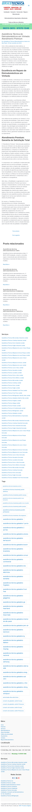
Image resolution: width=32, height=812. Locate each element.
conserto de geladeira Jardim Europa (12, 701)
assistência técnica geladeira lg (14, 636)
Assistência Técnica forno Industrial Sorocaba (14, 425)
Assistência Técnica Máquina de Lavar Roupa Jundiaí (16, 355)
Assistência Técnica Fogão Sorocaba (11, 475)
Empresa (3, 726)
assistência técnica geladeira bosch (15, 544)
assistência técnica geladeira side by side (15, 667)
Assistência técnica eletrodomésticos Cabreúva (13, 310)
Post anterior (16, 231)
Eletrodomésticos (5, 730)
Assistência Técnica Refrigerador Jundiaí (12, 410)
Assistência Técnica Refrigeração (9, 795)
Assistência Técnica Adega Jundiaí (11, 403)
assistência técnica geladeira (13, 519)
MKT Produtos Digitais (25, 805)
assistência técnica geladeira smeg (15, 672)
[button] (27, 329)
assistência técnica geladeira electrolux (13, 571)
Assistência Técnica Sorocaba (9, 790)
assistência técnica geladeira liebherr (13, 641)
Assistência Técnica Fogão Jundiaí (11, 388)
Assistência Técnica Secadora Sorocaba (12, 457)
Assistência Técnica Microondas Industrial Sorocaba (15, 420)
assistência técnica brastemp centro (12, 486)
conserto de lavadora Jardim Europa (12, 707)
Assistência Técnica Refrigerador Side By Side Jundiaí (16, 395)
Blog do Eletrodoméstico (7, 739)
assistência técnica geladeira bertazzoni (13, 539)
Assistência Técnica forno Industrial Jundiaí (13, 343)
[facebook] (13, 778)
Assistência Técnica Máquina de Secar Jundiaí (14, 362)
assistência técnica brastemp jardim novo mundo (16, 503)
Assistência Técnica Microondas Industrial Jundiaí (15, 338)
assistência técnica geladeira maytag (13, 648)
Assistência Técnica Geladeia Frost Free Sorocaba (15, 477)
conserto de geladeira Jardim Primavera (13, 704)
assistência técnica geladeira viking (15, 687)
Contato (3, 738)
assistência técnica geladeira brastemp (13, 550)
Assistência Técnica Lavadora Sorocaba (12, 460)
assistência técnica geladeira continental (13, 560)
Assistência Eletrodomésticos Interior (10, 784)
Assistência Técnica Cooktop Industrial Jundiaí (14, 340)
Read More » (6, 264)
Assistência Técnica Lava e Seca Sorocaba (13, 454)
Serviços (3, 728)
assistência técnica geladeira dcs (14, 566)
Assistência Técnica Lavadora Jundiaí (12, 372)
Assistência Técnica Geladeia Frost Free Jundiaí (14, 390)
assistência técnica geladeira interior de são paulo (15, 620)
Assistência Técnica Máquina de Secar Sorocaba (15, 449)
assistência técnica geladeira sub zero (14, 678)
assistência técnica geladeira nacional (13, 654)
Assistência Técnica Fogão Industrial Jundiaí (13, 345)
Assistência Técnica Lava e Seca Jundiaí (12, 367)
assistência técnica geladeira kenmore (13, 631)
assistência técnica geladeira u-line (15, 683)
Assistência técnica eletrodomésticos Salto (11, 249)
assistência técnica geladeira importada (13, 614)
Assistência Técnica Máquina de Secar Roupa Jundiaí (16, 352)
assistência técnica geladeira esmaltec (13, 577)
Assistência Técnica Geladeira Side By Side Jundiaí (15, 398)
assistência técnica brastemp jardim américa (13, 490)
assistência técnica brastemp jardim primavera (14, 511)
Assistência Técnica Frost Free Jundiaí (12, 393)
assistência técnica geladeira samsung (13, 661)
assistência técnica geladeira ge (14, 602)
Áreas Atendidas (5, 732)
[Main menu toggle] (28, 5)
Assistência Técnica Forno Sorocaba (11, 472)
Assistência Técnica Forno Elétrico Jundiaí (13, 377)
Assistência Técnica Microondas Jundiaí (12, 380)
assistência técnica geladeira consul (15, 555)
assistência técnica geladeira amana (15, 534)
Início (2, 725)
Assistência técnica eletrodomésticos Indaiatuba (13, 290)
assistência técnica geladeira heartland (13, 607)
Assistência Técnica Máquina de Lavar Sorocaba (14, 452)
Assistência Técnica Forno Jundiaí (11, 385)
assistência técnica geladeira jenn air (15, 625)
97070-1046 (23, 28)
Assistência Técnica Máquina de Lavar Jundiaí (14, 365)
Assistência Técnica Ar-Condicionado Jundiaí (13, 408)
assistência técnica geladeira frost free (15, 590)
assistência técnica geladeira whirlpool (13, 692)
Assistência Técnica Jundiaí (8, 782)
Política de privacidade (7, 734)
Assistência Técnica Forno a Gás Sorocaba (13, 462)
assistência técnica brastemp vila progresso (14, 515)
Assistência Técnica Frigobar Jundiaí (11, 400)
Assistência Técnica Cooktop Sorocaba (12, 470)
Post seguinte (16, 235)
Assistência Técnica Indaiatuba (9, 788)
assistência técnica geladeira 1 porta (15, 523)
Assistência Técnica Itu (7, 781)
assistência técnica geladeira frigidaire (13, 584)
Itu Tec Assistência (6, 793)
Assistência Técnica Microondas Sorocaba (13, 467)
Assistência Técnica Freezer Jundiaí (11, 405)
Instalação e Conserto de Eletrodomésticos (12, 792)
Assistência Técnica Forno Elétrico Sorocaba (13, 465)
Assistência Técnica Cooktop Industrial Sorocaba (15, 423)
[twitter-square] (15, 778)
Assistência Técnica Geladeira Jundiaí (12, 413)
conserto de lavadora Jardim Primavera (13, 710)
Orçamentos (4, 736)
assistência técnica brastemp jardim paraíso (14, 506)
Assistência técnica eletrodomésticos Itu (10, 270)
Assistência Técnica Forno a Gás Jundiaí (12, 375)
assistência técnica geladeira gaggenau (13, 597)
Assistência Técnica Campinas (9, 786)
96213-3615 (9, 28)
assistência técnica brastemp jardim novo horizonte (13, 499)
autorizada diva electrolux (10, 697)
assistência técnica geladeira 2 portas (13, 529)
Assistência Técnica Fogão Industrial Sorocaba (14, 428)
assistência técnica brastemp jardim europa (14, 495)
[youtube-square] (19, 778)
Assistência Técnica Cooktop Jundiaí (11, 382)
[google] (17, 778)
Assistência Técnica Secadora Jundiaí (12, 370)
